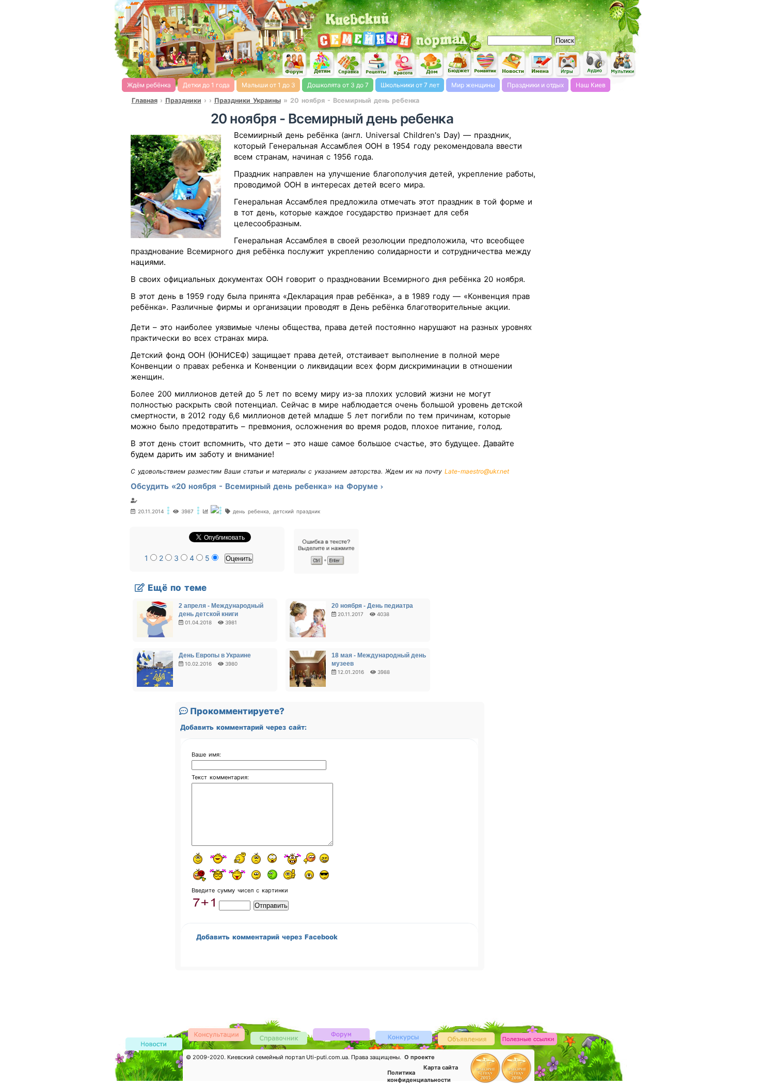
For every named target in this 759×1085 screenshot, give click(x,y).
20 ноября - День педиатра (372, 605)
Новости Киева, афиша (513, 64)
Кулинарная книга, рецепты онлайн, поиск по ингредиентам (376, 64)
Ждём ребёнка (149, 85)
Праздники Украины (247, 100)
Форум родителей (341, 1034)
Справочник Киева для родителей (349, 64)
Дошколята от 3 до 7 (338, 85)
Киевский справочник (278, 1038)
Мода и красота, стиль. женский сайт (404, 64)
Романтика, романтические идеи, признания (486, 63)
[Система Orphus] (326, 571)
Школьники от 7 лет (410, 85)
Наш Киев (591, 85)
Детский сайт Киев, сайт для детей (322, 63)
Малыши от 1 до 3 (268, 85)
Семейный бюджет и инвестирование (458, 63)
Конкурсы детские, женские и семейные (403, 1037)
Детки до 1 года (206, 85)
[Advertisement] (519, 15)
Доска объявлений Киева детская (466, 1038)
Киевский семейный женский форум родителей (294, 64)
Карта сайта (440, 1067)
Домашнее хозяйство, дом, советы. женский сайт (431, 64)
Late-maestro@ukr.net (477, 471)
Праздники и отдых (535, 85)
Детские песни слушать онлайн (595, 63)
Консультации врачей (216, 1034)
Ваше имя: (206, 754)
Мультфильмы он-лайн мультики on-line (623, 63)
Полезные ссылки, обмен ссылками (528, 1039)
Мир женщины (473, 85)
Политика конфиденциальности (419, 1076)
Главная (144, 100)
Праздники (183, 100)
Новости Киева (153, 1044)
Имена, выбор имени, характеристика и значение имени (541, 64)
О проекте (419, 1057)
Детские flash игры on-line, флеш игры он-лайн (568, 63)
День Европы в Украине (215, 655)
